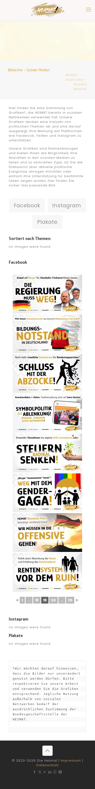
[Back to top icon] (47, 751)
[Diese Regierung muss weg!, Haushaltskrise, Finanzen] (47, 294)
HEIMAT (71, 75)
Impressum (71, 760)
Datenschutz (47, 765)
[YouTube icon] (45, 771)
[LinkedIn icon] (50, 771)
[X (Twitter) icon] (40, 771)
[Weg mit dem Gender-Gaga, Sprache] (47, 492)
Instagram (66, 205)
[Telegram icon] (60, 771)
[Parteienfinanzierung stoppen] (47, 373)
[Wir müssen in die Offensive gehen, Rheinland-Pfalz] (47, 532)
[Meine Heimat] (47, 9)
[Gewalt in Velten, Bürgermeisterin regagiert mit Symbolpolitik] (47, 413)
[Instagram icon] (55, 771)
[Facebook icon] (35, 771)
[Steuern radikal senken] (47, 453)
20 (53, 600)
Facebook (27, 205)
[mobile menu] (88, 10)
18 (36, 600)
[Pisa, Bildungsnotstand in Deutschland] (47, 333)
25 (70, 600)
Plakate (47, 221)
